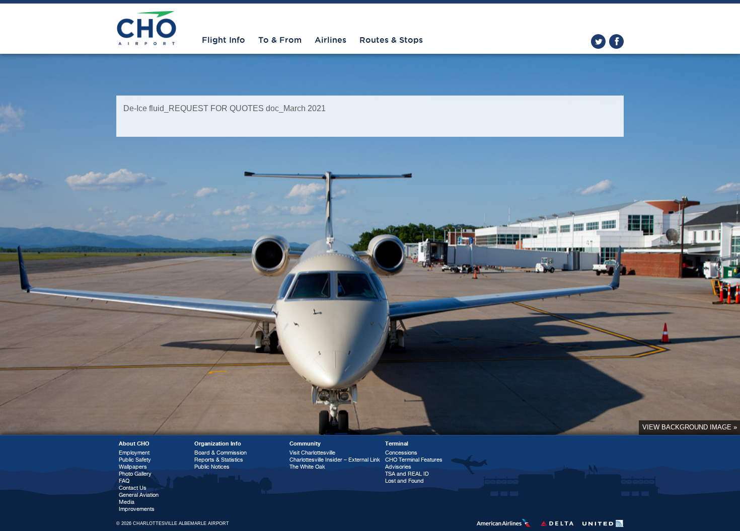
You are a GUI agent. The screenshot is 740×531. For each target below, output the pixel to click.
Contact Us (132, 488)
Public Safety (135, 460)
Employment (134, 453)
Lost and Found (404, 481)
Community (305, 444)
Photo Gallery (135, 474)
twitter (598, 41)
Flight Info (223, 40)
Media (126, 502)
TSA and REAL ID (407, 474)
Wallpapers (133, 467)
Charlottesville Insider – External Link (334, 460)
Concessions (401, 453)
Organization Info (217, 444)
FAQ (124, 481)
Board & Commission (220, 453)
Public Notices (212, 467)
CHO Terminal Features (413, 460)
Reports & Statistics (218, 460)
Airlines (330, 40)
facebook (616, 41)
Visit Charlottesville (312, 453)
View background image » (689, 427)
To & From (280, 40)
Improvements (137, 509)
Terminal (396, 444)
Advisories (398, 467)
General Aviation (139, 495)
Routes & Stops (391, 40)
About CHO (134, 444)
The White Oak (307, 467)
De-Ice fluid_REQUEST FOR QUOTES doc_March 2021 (224, 108)
